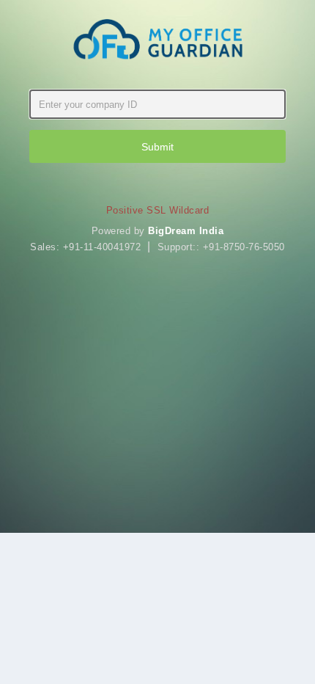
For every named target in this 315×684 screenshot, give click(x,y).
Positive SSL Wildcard (158, 210)
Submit (157, 147)
